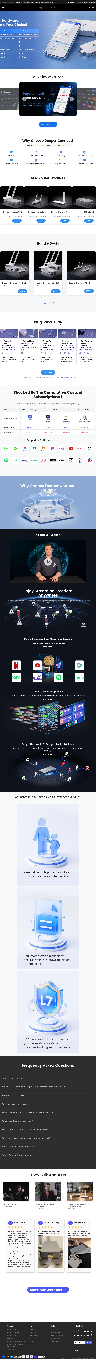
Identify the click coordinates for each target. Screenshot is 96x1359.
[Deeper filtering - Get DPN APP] (48, 99)
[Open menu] (2, 7)
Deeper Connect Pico (13, 1335)
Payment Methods (56, 1332)
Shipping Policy (56, 1329)
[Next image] (72, 99)
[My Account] (89, 7)
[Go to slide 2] (89, 66)
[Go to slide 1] (86, 66)
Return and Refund (57, 1335)
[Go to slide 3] (93, 66)
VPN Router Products (48, 178)
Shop (30, 1338)
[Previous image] (24, 99)
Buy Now (48, 372)
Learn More (47, 500)
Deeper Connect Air (13, 1332)
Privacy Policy (55, 1338)
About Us (31, 1329)
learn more (13, 349)
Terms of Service (56, 1341)
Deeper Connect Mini (13, 1329)
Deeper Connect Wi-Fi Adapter (16, 1341)
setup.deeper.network (68, 377)
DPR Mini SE (10, 1338)
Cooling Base (11, 1349)
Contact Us (32, 1332)
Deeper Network (34, 1335)
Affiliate (31, 1341)
